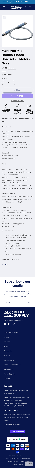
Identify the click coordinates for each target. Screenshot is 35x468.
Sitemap (7, 378)
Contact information (18, 464)
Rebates (7, 342)
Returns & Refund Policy (12, 365)
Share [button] (6, 264)
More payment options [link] (17, 100)
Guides (6, 337)
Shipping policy (24, 461)
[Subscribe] (29, 302)
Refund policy (16, 458)
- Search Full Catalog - (11, 332)
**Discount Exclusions (12, 424)
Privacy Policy (8, 369)
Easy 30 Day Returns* (17, 112)
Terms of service (13, 461)
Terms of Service (9, 374)
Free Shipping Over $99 (29, 112)
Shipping (4, 70)
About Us (7, 346)
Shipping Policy (9, 360)
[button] (4, 7)
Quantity (4, 78)
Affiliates (7, 355)
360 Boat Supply (16, 456)
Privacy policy (26, 458)
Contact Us (8, 351)
